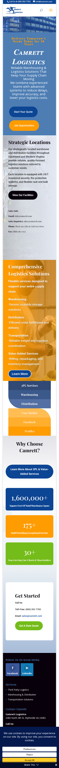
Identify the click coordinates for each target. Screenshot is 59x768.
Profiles (29, 431)
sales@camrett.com (33, 221)
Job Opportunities (24, 125)
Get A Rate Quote (29, 625)
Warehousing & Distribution (22, 694)
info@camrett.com (23, 216)
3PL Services (29, 385)
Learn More (20, 374)
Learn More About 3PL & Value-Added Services (30, 471)
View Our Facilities (22, 195)
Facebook (29, 422)
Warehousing (29, 395)
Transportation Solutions (20, 699)
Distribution (29, 404)
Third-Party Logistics (18, 689)
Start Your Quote (23, 111)
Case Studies (30, 413)
